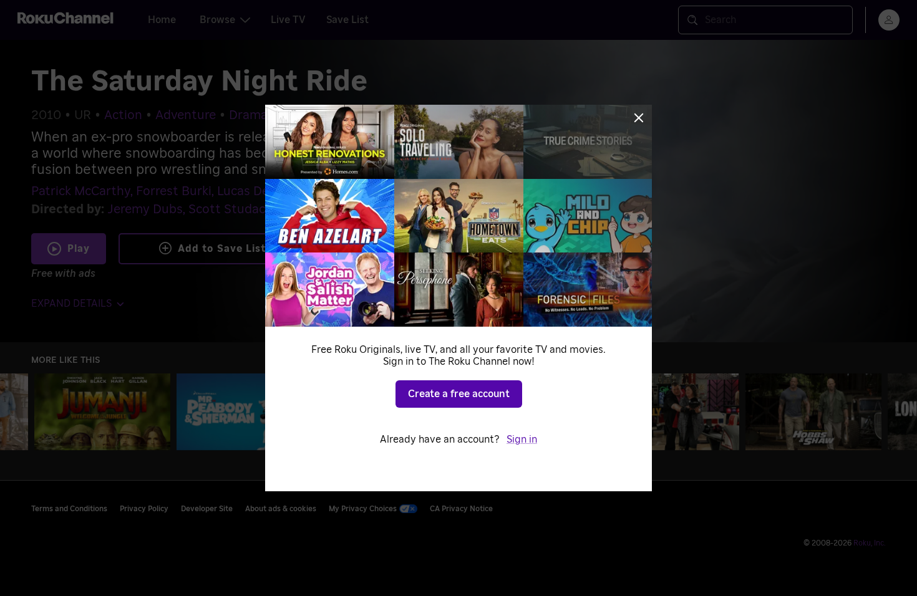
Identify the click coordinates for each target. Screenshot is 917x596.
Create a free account (459, 394)
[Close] (639, 118)
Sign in (522, 440)
